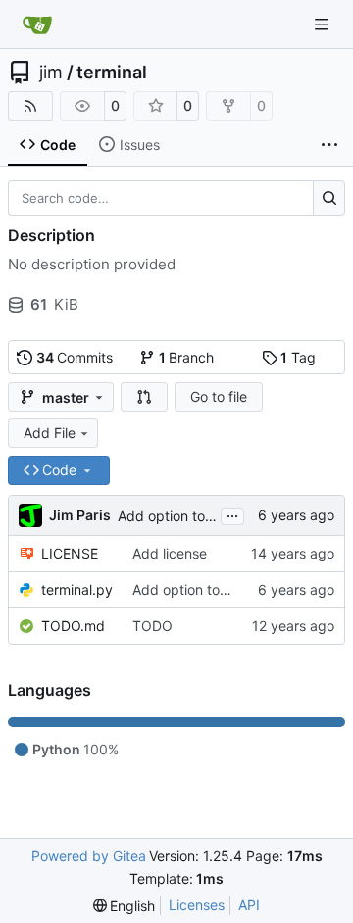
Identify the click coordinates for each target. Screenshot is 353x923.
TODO (152, 625)
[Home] (37, 24)
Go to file (218, 396)
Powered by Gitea (88, 856)
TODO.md (73, 625)
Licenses (197, 905)
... (232, 514)
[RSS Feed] (30, 106)
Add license (169, 553)
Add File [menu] (50, 432)
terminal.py (77, 589)
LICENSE (69, 553)
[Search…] (329, 198)
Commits (75, 357)
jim (51, 72)
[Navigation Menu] (323, 24)
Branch (187, 357)
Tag (298, 357)
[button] (144, 397)
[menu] (124, 906)
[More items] (329, 145)
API (249, 905)
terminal (111, 72)
